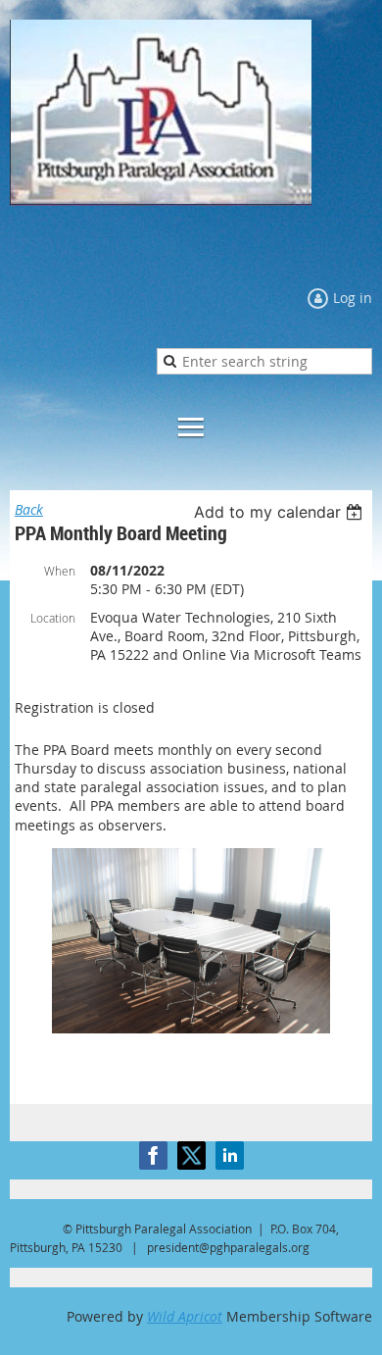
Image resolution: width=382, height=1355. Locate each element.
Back (29, 509)
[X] (191, 1155)
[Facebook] (153, 1155)
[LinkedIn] (229, 1155)
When (59, 570)
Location (52, 618)
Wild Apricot (184, 1316)
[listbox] (280, 512)
